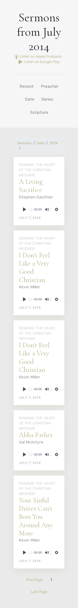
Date (29, 99)
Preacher (49, 86)
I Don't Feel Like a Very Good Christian (34, 357)
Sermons (24, 143)
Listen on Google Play (41, 62)
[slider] (30, 209)
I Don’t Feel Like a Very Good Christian (34, 267)
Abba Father (36, 435)
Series (47, 99)
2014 (54, 143)
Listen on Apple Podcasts (41, 56)
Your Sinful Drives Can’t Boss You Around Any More (36, 516)
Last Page (39, 592)
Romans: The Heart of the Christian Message (37, 170)
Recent (27, 86)
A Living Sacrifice (31, 185)
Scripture (39, 112)
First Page (34, 579)
